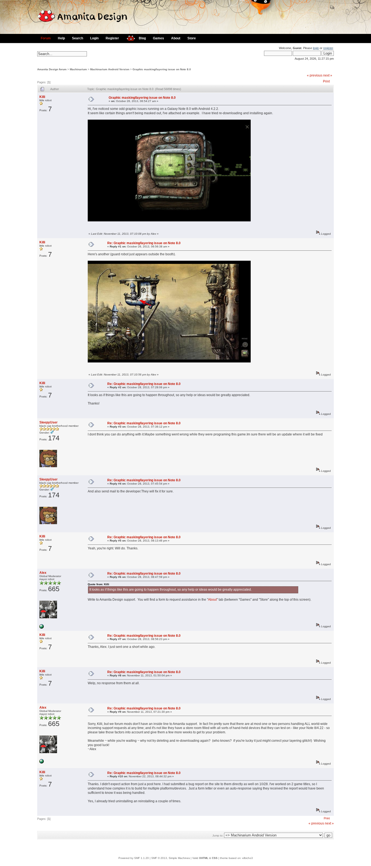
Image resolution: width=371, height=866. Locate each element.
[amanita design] (128, 37)
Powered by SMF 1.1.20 (133, 858)
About (212, 599)
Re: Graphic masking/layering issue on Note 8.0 (144, 243)
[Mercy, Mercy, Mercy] (41, 627)
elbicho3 (247, 858)
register (328, 48)
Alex (42, 573)
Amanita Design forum (52, 69)
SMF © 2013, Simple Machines (170, 858)
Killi (42, 97)
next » (327, 75)
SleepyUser (48, 422)
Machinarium (78, 69)
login (316, 48)
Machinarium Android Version (109, 69)
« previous (314, 75)
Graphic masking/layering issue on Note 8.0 (162, 69)
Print (326, 81)
